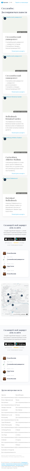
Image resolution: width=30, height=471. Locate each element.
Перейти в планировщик (21, 2)
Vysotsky (18, 70)
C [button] (8, 301)
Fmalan (18, 193)
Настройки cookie (19, 465)
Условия (3, 463)
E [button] (21, 295)
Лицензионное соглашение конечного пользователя (17, 463)
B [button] (10, 297)
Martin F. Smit (17, 111)
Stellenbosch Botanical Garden (13, 117)
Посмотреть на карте (18, 51)
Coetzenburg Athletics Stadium (13, 158)
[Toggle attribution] (27, 314)
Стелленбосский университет (13, 38)
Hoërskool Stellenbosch (11, 199)
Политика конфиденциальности (8, 465)
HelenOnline (17, 152)
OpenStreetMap (17, 314)
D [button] (12, 305)
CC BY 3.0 (24, 32)
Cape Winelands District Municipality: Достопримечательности (8, 425)
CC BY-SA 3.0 (23, 70)
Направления (24, 462)
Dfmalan (19, 32)
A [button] (8, 294)
